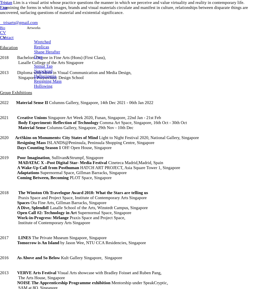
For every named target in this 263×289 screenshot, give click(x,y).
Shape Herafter (47, 51)
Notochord (43, 71)
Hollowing (43, 86)
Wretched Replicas (42, 44)
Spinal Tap (43, 66)
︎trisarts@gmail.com (19, 22)
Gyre (38, 56)
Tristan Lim (6, 5)
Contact (7, 37)
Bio (2, 28)
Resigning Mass (48, 81)
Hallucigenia (45, 76)
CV (3, 32)
